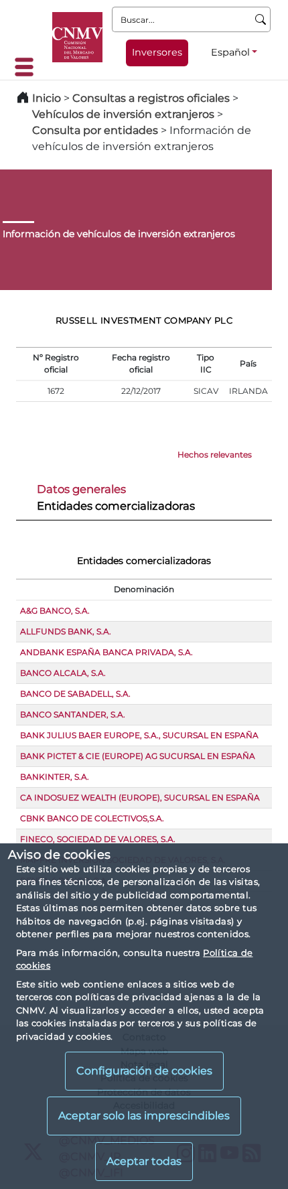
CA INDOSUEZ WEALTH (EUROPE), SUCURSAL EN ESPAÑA (140, 797)
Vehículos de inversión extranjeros (123, 114)
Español (230, 52)
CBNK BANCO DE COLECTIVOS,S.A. (92, 818)
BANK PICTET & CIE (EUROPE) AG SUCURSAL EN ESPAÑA (137, 756)
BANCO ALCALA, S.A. (63, 673)
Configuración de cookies (144, 1070)
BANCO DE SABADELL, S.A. (75, 694)
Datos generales (81, 489)
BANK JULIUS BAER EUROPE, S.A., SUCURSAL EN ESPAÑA (139, 735)
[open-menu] (28, 67)
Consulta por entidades (95, 130)
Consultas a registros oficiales (151, 98)
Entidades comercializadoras (116, 505)
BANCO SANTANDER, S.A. (72, 714)
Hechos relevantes (214, 454)
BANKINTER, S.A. (54, 777)
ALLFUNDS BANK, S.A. (65, 631)
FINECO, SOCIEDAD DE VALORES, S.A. (97, 839)
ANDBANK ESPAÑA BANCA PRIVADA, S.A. (106, 652)
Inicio (46, 98)
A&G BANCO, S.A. (55, 611)
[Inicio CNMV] (77, 37)
